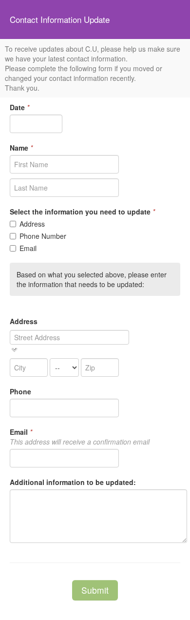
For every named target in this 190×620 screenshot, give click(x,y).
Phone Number (42, 236)
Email (28, 248)
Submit (95, 590)
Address (32, 224)
